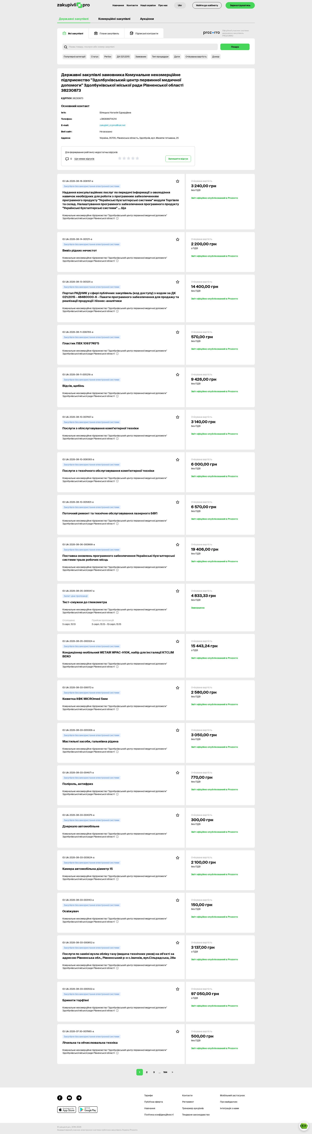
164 (165, 1072)
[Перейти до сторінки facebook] (59, 1097)
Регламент (188, 1101)
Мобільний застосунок (232, 1095)
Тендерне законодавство (196, 1114)
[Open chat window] (304, 1126)
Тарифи (148, 1095)
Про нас (163, 5)
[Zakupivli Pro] (73, 5)
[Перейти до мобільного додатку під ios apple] (66, 1109)
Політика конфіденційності (159, 1114)
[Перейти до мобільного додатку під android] (88, 1109)
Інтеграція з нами (229, 1108)
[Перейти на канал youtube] (69, 1097)
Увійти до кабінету (207, 5)
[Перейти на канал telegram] (79, 1097)
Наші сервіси (148, 5)
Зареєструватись (240, 5)
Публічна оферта (153, 1101)
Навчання (118, 5)
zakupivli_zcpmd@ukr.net (112, 125)
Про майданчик (228, 1101)
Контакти (132, 5)
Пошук (235, 46)
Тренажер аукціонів (193, 1108)
